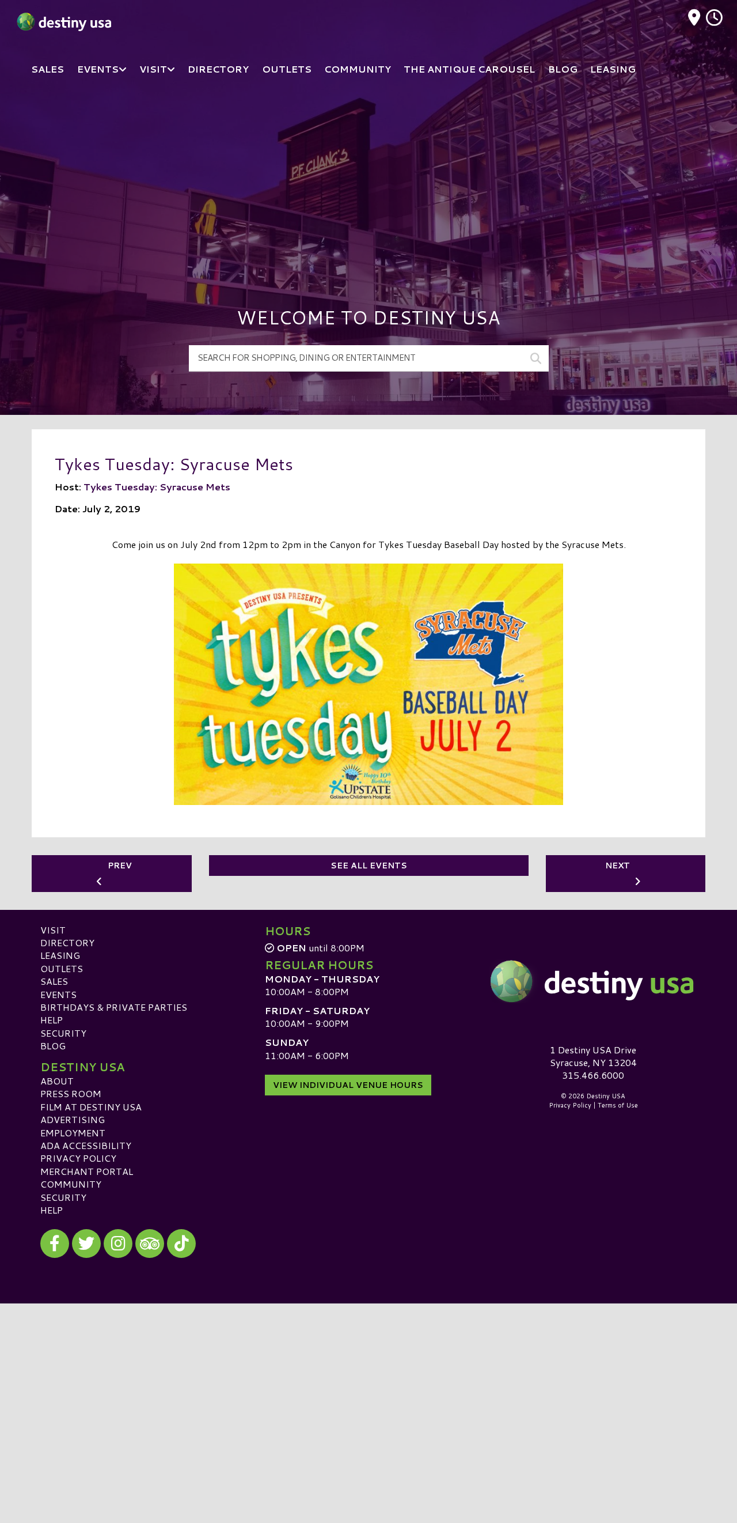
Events (58, 994)
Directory (67, 942)
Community (70, 1184)
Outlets (61, 968)
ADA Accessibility (85, 1145)
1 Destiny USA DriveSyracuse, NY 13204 (593, 1056)
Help (51, 1019)
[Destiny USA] (593, 981)
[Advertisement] (368, 178)
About (57, 1080)
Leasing (60, 955)
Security (63, 1033)
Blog (53, 1045)
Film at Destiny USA (91, 1106)
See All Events (368, 865)
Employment (72, 1132)
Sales (54, 981)
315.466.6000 (593, 1075)
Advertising (72, 1119)
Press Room (70, 1093)
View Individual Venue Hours (348, 1085)
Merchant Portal (86, 1171)
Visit (53, 929)
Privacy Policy (78, 1158)
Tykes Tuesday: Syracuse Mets (156, 486)
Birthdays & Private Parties (113, 1007)
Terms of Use (618, 1105)
